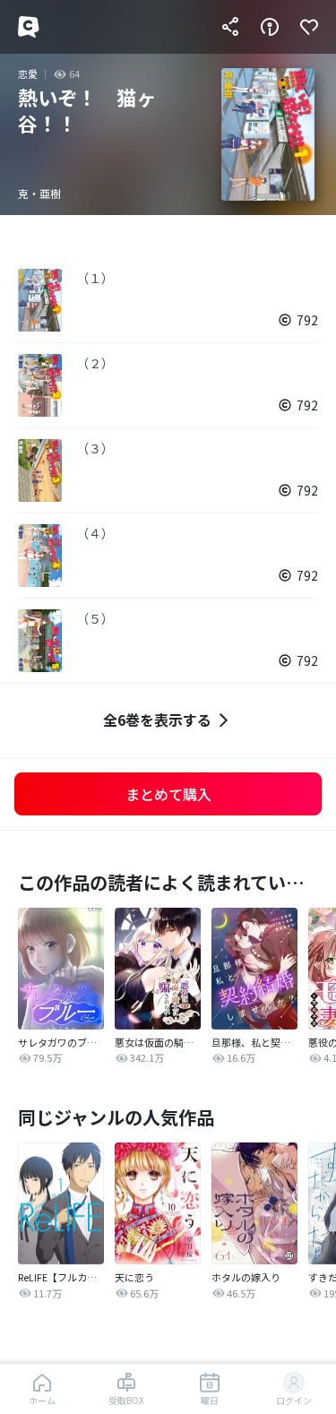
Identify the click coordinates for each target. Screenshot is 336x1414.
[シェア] (230, 27)
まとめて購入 (168, 794)
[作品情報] (269, 27)
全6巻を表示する (157, 719)
